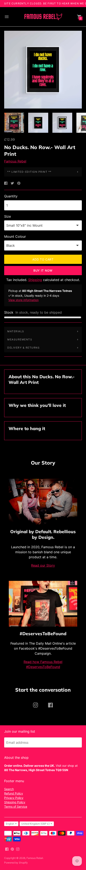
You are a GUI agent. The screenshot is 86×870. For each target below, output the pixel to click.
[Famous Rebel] (43, 16)
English (10, 823)
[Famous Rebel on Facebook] (7, 849)
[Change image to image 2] (38, 123)
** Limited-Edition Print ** (29, 171)
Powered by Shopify (16, 862)
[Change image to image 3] (62, 123)
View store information (23, 300)
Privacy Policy (13, 798)
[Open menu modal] (6, 16)
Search (9, 789)
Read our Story (43, 565)
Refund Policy (13, 793)
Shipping (35, 280)
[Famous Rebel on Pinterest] (12, 849)
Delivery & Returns (23, 347)
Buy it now (43, 270)
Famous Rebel (15, 161)
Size (7, 216)
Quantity (11, 196)
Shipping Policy (14, 802)
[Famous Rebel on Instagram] (17, 849)
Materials (15, 331)
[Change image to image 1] (14, 123)
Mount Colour (15, 236)
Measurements (19, 339)
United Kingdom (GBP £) (35, 823)
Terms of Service (15, 806)
